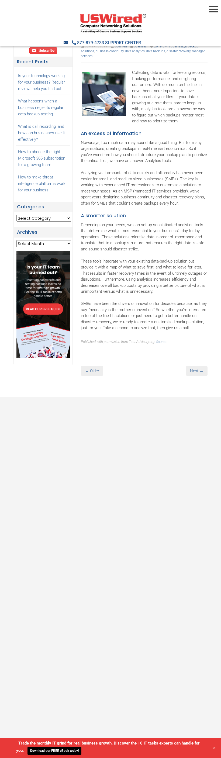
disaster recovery (179, 51)
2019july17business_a (170, 46)
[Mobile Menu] (214, 9)
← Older (92, 370)
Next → (196, 370)
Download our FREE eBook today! (54, 751)
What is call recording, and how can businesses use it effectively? (41, 133)
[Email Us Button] (66, 42)
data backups (155, 51)
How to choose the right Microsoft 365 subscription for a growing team (41, 158)
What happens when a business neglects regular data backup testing (40, 107)
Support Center (123, 42)
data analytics (135, 51)
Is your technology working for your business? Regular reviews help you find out (41, 82)
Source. (161, 342)
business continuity (110, 51)
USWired (121, 46)
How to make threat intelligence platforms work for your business (41, 183)
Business (140, 46)
